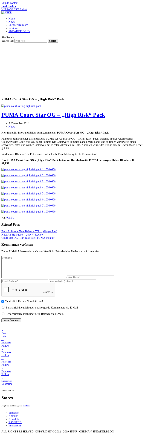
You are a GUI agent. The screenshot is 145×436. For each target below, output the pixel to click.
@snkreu (26, 406)
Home (11, 18)
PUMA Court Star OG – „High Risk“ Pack (53, 115)
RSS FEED (15, 422)
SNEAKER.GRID (19, 31)
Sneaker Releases (18, 24)
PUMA (9, 217)
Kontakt (13, 415)
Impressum (14, 425)
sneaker (50, 237)
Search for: (7, 40)
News (11, 21)
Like (4, 336)
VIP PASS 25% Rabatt (14, 8)
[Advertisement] (72, 69)
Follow (5, 345)
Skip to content (9, 2)
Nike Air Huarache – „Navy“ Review (22, 234)
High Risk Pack (27, 237)
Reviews (13, 28)
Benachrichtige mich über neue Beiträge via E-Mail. (35, 313)
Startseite (13, 412)
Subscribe (6, 383)
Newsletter (14, 419)
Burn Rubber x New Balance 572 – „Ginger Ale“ (29, 231)
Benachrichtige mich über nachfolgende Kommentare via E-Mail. (42, 307)
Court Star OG (9, 237)
